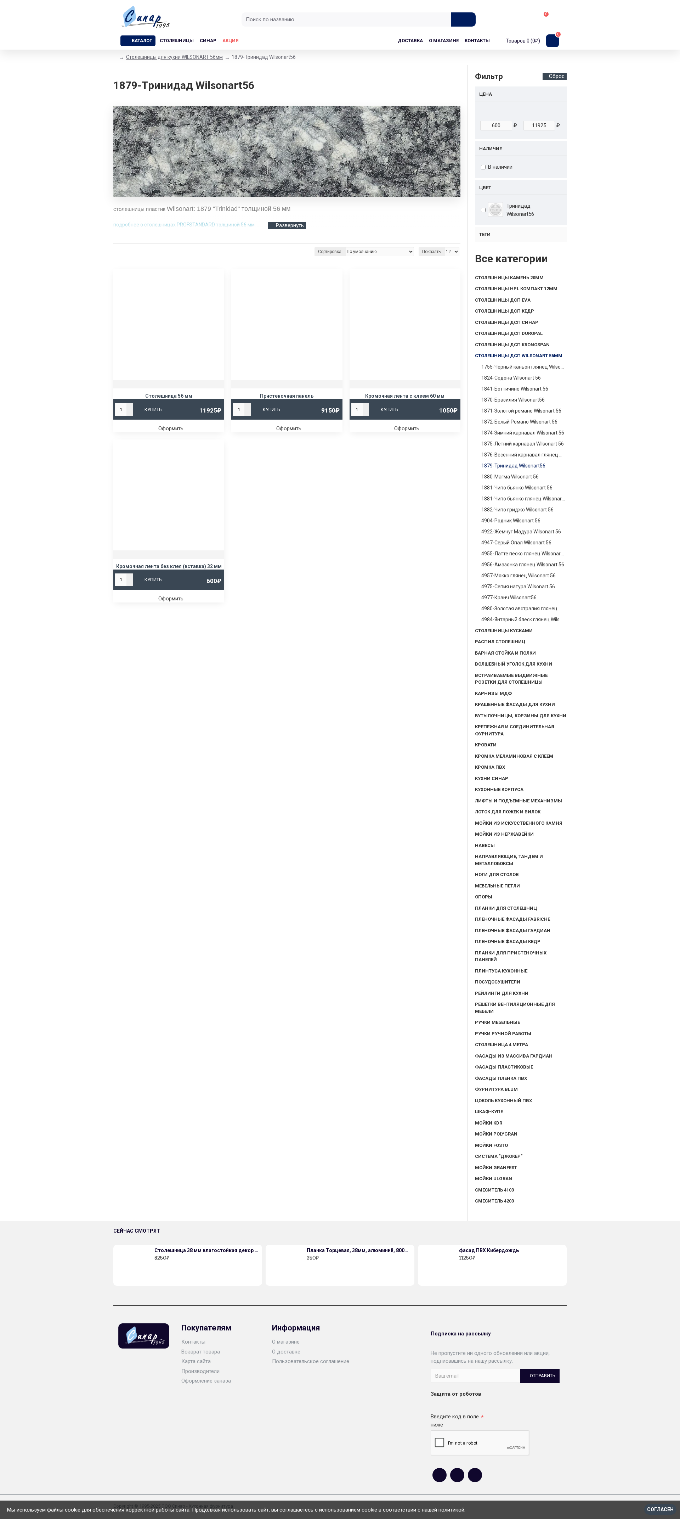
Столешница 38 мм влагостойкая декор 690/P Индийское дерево (206, 1250)
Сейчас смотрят (136, 1231)
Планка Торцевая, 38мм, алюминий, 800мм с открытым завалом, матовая (359, 1250)
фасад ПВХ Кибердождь (489, 1250)
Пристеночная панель (286, 396)
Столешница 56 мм (168, 396)
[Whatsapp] (457, 1475)
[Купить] (156, 1265)
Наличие (490, 148)
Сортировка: (330, 251)
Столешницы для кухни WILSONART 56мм (174, 57)
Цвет (485, 187)
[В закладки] (164, 1265)
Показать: (432, 251)
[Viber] (475, 1475)
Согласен (660, 1509)
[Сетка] (117, 251)
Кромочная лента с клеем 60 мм (404, 396)
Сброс (557, 76)
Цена (485, 94)
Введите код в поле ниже (455, 1420)
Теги (485, 234)
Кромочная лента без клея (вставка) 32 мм (169, 566)
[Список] (126, 251)
